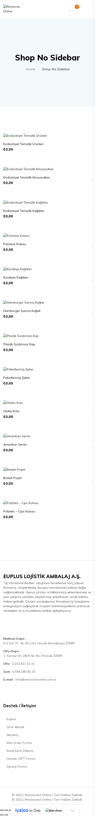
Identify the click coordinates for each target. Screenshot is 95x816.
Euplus (11, 719)
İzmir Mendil (15, 727)
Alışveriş (12, 735)
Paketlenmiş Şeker (16, 378)
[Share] (6, 810)
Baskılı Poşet (12, 478)
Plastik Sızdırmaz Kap (19, 344)
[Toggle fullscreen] (10, 810)
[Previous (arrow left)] (2, 814)
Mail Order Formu (19, 743)
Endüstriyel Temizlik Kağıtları (23, 211)
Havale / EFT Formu (20, 759)
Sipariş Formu (16, 767)
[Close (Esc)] (2, 810)
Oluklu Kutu (11, 411)
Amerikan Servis (15, 444)
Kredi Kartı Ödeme (19, 751)
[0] (74, 9)
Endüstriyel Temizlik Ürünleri (23, 144)
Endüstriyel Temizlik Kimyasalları (26, 177)
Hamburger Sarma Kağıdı (21, 311)
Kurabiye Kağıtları (15, 277)
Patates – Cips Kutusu (19, 511)
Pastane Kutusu (14, 244)
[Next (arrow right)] (6, 814)
